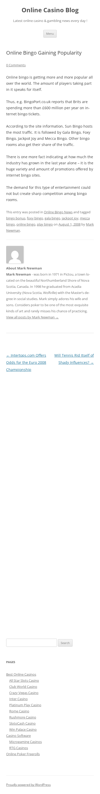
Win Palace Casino (23, 729)
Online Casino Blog (50, 10)
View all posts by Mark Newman (32, 317)
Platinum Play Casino (25, 705)
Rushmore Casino (22, 717)
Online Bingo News (58, 212)
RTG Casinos (18, 748)
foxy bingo (35, 218)
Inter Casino (18, 699)
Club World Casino (23, 686)
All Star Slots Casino (24, 680)
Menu (50, 33)
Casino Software (18, 735)
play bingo (45, 224)
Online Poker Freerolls (23, 754)
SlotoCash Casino (22, 723)
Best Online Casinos (21, 674)
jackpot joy (70, 218)
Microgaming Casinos (25, 741)
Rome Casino (19, 711)
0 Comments (16, 65)
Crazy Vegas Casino (23, 692)
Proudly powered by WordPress (28, 785)
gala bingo (52, 218)
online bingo (25, 224)
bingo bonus (15, 218)
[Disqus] (50, 437)
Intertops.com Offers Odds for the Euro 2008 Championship (26, 362)
